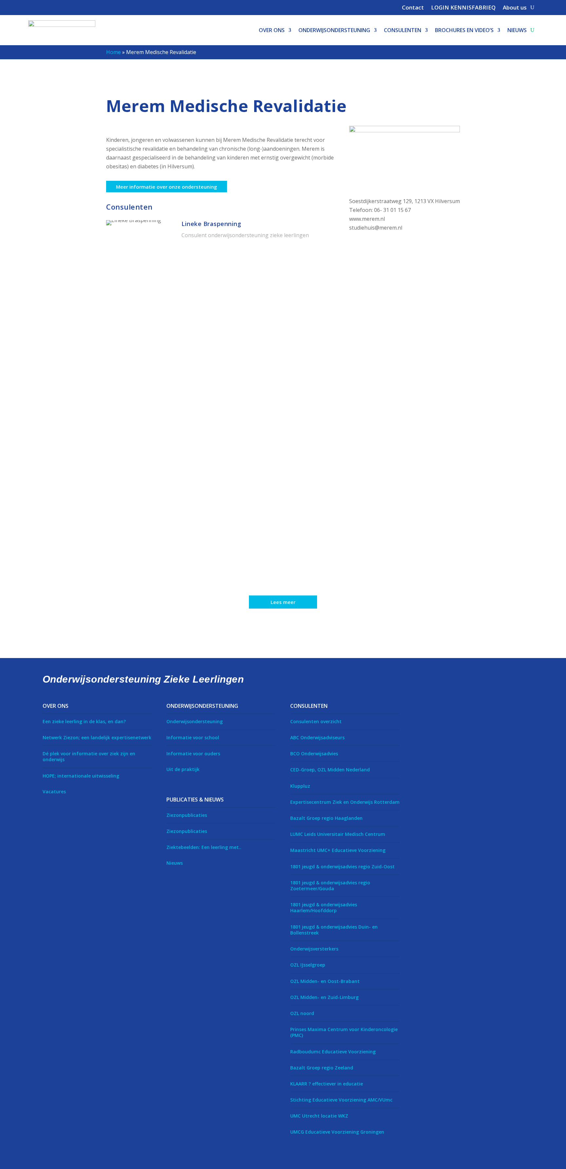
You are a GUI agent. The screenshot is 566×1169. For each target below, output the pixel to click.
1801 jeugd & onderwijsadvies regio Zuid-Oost (342, 866)
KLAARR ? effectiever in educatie (326, 1084)
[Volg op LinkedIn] (440, 706)
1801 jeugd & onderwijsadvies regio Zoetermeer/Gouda (330, 885)
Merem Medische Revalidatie (157, 508)
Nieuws (517, 30)
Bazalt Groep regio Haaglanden (326, 818)
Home (113, 52)
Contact (413, 8)
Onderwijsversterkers (314, 949)
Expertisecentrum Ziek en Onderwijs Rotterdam (345, 802)
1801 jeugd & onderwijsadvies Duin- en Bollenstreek (334, 930)
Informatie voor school (192, 737)
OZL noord (302, 1013)
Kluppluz (300, 786)
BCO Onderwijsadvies (314, 753)
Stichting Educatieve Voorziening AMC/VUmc (341, 1100)
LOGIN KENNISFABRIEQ (463, 8)
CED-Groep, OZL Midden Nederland (330, 769)
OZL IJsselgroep (307, 965)
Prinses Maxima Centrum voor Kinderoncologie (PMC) (344, 1032)
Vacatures (54, 791)
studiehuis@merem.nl (375, 227)
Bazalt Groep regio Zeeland (321, 1068)
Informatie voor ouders (193, 753)
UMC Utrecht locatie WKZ (319, 1116)
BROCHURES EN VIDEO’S (464, 30)
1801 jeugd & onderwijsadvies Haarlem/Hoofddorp (323, 907)
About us (515, 8)
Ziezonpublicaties (186, 815)
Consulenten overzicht (316, 721)
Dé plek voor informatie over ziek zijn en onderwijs (89, 756)
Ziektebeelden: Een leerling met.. (203, 847)
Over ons (272, 30)
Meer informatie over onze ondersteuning (166, 186)
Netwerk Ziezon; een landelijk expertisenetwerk (97, 737)
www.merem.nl (367, 218)
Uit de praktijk (182, 769)
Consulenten (402, 30)
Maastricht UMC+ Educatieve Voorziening (338, 850)
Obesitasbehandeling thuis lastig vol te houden (186, 559)
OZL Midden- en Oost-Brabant (325, 981)
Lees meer (283, 602)
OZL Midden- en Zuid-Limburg (324, 997)
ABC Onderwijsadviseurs (317, 737)
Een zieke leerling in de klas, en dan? (84, 721)
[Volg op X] (422, 706)
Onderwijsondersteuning (334, 30)
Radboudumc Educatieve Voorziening (333, 1051)
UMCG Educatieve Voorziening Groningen (337, 1132)
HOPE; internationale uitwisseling (81, 776)
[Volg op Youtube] (458, 706)
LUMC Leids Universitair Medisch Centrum (337, 834)
